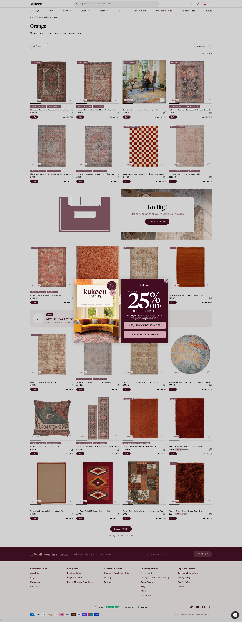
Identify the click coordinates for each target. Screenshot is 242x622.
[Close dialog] (166, 281)
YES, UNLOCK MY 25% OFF (144, 325)
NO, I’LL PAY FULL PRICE (144, 334)
